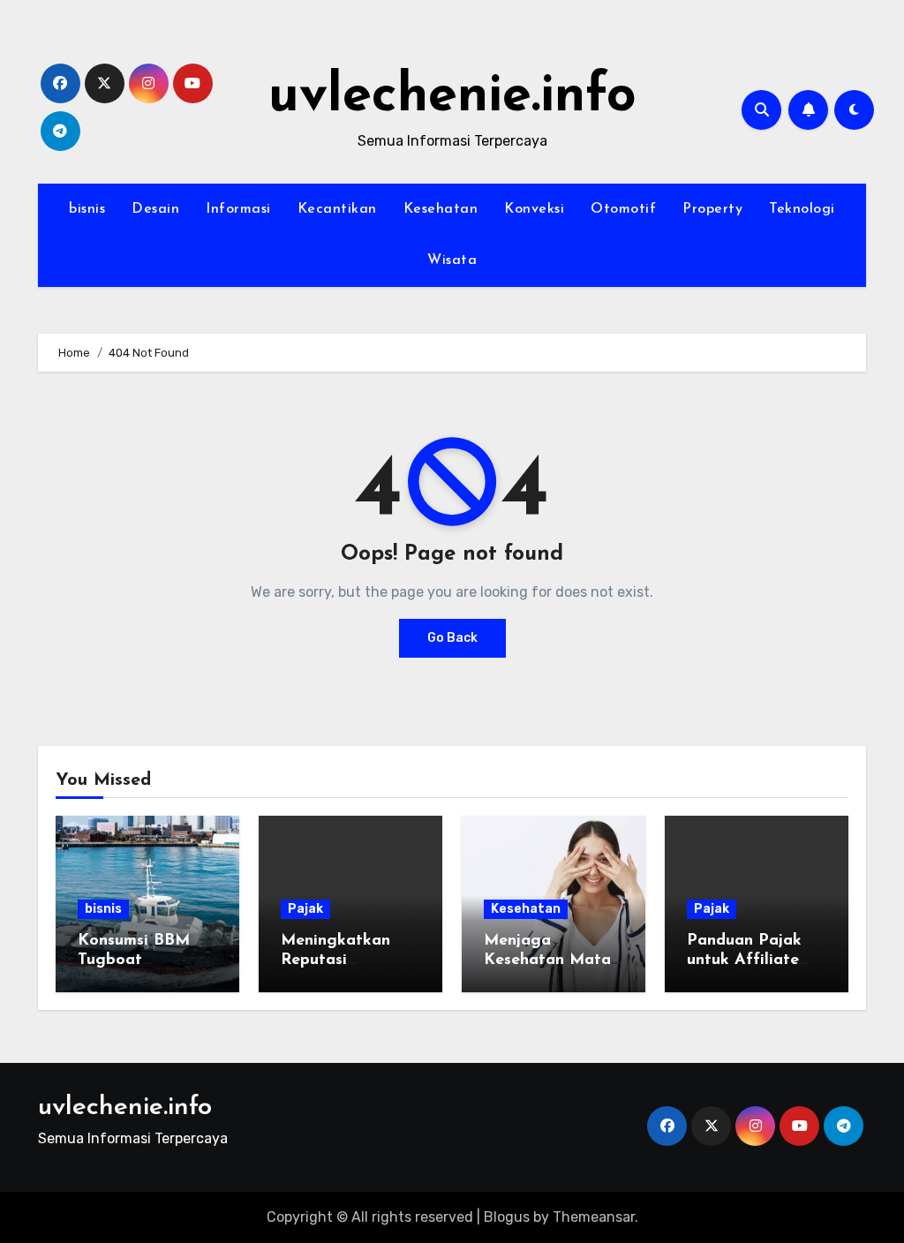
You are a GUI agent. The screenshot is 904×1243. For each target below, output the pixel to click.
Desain (155, 209)
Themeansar (594, 1217)
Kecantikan (337, 209)
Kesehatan (440, 209)
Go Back (452, 637)
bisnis (87, 209)
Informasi (238, 209)
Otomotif (623, 209)
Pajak (305, 908)
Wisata (452, 260)
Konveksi (534, 209)
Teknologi (802, 209)
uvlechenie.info (452, 97)
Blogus (507, 1217)
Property (712, 209)
